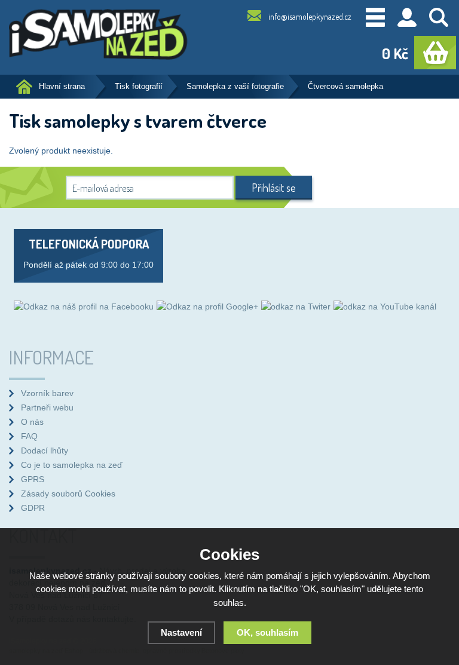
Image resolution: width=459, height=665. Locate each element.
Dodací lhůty (44, 450)
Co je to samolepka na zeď (72, 465)
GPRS (32, 479)
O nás (32, 422)
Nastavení (181, 632)
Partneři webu (47, 407)
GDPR (33, 508)
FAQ (29, 436)
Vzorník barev (47, 393)
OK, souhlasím (267, 632)
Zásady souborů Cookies (68, 493)
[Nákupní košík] (435, 52)
